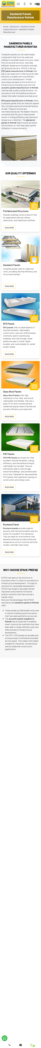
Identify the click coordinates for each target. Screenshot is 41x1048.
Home (5, 26)
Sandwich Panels (11, 265)
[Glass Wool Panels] (20, 374)
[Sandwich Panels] (20, 248)
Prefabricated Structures (15, 211)
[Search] (30, 3)
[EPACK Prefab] (8, 3)
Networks (14, 26)
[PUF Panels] (20, 437)
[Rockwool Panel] (20, 507)
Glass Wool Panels (12, 391)
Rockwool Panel (11, 524)
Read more (10, 228)
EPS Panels (8, 323)
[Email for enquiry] (18, 3)
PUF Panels (8, 454)
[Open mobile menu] (37, 4)
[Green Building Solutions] (31, 1044)
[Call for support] (24, 3)
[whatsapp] (4, 1038)
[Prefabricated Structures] (20, 194)
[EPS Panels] (20, 306)
